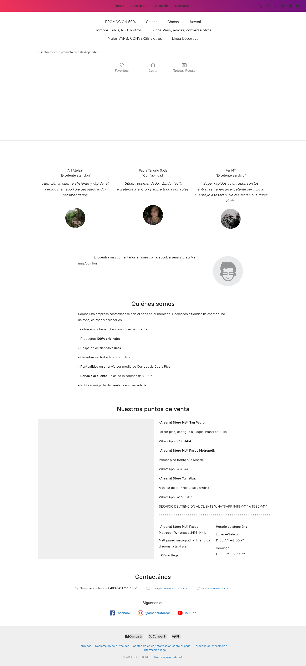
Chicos (173, 22)
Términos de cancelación (210, 646)
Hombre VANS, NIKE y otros (118, 30)
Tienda (119, 6)
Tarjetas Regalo (184, 71)
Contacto (182, 6)
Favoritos (122, 71)
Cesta (153, 71)
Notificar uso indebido (168, 657)
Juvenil (195, 22)
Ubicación (160, 6)
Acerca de (138, 6)
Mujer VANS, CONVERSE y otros (135, 38)
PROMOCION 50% (120, 22)
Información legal (155, 650)
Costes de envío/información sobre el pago (161, 646)
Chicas (151, 22)
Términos (85, 646)
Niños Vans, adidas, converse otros (181, 30)
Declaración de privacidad (112, 646)
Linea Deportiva (185, 38)
